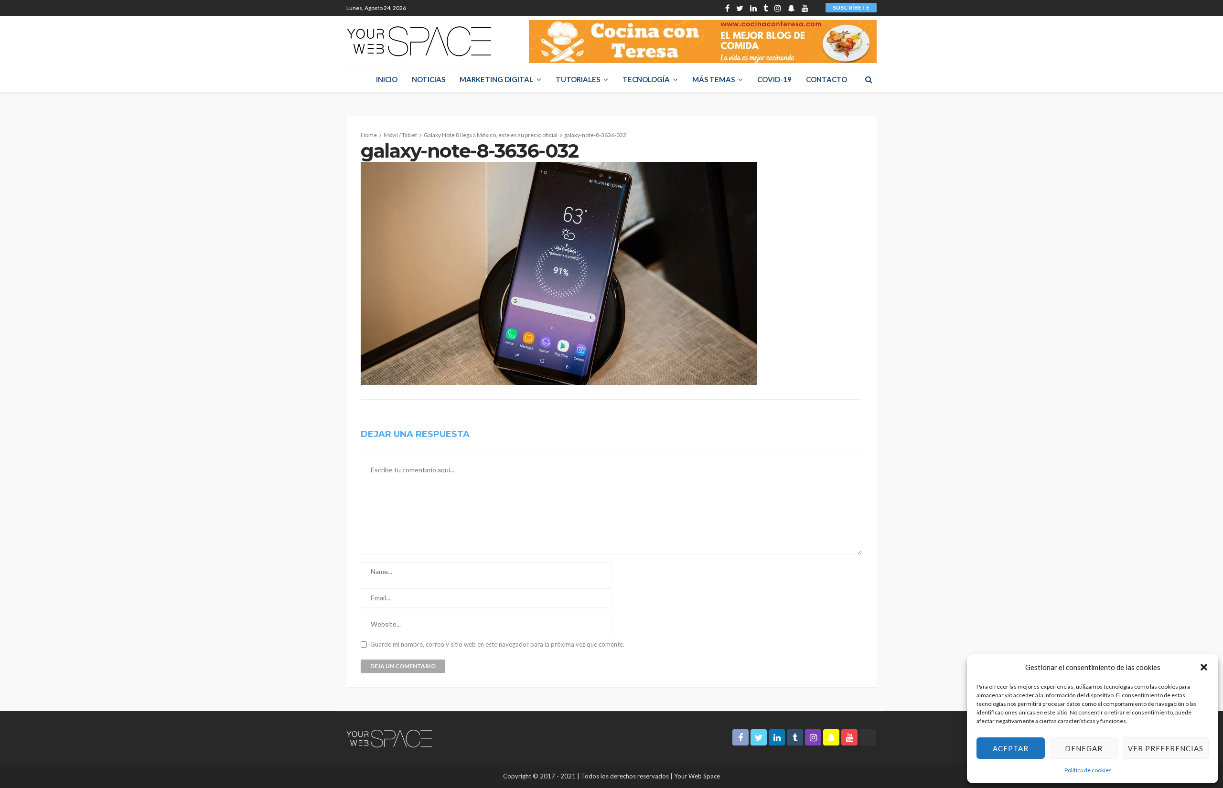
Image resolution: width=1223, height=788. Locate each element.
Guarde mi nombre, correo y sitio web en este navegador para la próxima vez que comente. (497, 644)
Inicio (386, 79)
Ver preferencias (1165, 748)
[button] (1204, 667)
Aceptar (1011, 748)
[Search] (868, 79)
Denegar (1084, 748)
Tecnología (646, 79)
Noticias (428, 79)
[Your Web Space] (419, 41)
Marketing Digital (496, 79)
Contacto (826, 79)
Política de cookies (1088, 770)
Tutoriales (578, 79)
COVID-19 (774, 79)
